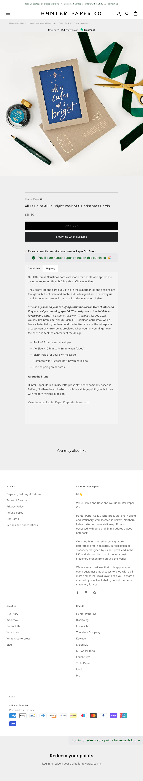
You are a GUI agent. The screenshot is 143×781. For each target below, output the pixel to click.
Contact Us (13, 626)
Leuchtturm (83, 657)
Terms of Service (17, 500)
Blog (9, 644)
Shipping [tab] (50, 268)
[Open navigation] (8, 13)
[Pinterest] (94, 592)
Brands (19, 23)
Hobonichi (82, 626)
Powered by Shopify (21, 710)
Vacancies (13, 632)
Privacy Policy (15, 506)
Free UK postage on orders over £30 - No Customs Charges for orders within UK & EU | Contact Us (71, 4)
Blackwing (82, 620)
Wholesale (13, 620)
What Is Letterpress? (19, 638)
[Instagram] (86, 592)
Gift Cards (13, 518)
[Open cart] (135, 13)
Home (12, 23)
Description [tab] (34, 268)
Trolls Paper (83, 663)
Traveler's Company (88, 632)
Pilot (78, 675)
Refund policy (15, 512)
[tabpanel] (71, 348)
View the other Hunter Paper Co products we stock (59, 402)
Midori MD (82, 644)
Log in (135, 740)
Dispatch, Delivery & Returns (24, 494)
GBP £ (12, 696)
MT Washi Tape (85, 650)
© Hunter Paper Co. (18, 705)
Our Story (12, 613)
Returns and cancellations (22, 525)
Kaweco (81, 638)
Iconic (79, 669)
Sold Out (71, 225)
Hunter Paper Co (35, 23)
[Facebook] (77, 592)
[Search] (127, 13)
